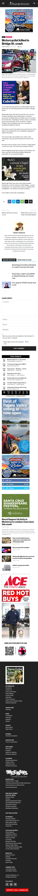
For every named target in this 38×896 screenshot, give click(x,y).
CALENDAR (9, 758)
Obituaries (8, 748)
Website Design (10, 797)
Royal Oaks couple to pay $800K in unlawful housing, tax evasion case (23, 276)
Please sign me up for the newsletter (13, 342)
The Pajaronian (10, 847)
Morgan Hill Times (11, 841)
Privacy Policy (9, 695)
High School (9, 729)
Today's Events (10, 762)
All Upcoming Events (11, 760)
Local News (9, 37)
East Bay (8, 860)
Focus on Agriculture (11, 742)
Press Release (9, 693)
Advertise (8, 709)
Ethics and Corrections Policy (14, 701)
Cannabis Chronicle (11, 858)
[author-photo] (19, 226)
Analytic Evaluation (11, 806)
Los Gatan (9, 839)
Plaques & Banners (11, 703)
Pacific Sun (9, 826)
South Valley (9, 862)
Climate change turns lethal (21, 565)
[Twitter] (14, 201)
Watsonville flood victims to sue (10, 214)
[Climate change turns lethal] (6, 567)
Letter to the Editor (11, 691)
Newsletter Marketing (12, 808)
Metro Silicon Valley (11, 822)
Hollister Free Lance (11, 836)
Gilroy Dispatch (10, 832)
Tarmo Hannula (6, 46)
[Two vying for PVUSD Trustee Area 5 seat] (6, 285)
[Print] (31, 201)
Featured (8, 717)
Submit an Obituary (11, 752)
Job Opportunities (11, 869)
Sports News (9, 727)
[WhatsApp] (22, 201)
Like (27, 480)
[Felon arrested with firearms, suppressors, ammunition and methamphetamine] (6, 540)
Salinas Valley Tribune (12, 845)
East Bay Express (10, 818)
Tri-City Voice (9, 849)
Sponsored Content (11, 804)
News (3, 37)
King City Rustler (10, 837)
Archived (8, 750)
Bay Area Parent (10, 855)
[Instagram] (11, 884)
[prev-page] (3, 292)
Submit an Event (10, 764)
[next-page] (6, 292)
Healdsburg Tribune (11, 834)
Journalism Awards (11, 871)
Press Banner (9, 843)
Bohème (8, 857)
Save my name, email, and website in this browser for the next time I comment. (18, 337)
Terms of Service (10, 699)
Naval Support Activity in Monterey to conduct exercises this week (18, 522)
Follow (26, 484)
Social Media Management (13, 802)
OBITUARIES (9, 747)
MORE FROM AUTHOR (24, 260)
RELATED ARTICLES (9, 260)
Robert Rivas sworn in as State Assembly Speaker (28, 214)
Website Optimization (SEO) (13, 801)
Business (8, 719)
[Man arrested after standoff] (6, 550)
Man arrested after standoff (21, 547)
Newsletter (9, 688)
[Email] (26, 201)
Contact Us (9, 690)
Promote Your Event (11, 766)
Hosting (8, 799)
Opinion (8, 721)
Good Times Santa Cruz (12, 820)
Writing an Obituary (11, 754)
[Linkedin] (18, 201)
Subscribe (8, 697)
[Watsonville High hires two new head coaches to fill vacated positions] (6, 559)
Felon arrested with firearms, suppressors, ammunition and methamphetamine (21, 540)
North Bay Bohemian (11, 824)
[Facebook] (9, 201)
